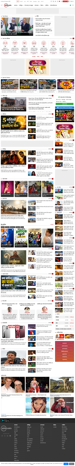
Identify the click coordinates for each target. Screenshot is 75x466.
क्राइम (15, 454)
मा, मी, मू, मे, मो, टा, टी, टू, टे (43, 53)
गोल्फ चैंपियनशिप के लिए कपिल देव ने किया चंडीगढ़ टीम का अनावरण (13, 366)
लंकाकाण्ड (64, 357)
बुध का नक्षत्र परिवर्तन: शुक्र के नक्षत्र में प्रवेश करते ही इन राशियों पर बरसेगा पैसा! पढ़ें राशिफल (44, 125)
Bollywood (13, 227)
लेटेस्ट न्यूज (5, 95)
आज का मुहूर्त (64, 431)
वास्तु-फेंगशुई (64, 436)
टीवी (27, 448)
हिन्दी (18, 1)
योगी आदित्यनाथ (17, 427)
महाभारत (41, 436)
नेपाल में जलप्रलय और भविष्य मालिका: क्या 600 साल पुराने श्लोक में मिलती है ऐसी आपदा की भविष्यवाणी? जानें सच (69, 216)
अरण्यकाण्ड (64, 348)
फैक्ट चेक (15, 456)
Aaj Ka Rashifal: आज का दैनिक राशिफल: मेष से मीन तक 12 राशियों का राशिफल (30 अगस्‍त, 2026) (69, 145)
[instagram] (57, 1)
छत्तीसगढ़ (15, 442)
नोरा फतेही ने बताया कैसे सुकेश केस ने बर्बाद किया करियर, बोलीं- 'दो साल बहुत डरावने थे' (44, 267)
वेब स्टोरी (28, 431)
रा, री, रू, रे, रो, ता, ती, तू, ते (63, 53)
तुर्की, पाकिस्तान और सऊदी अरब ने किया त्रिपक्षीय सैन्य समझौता (44, 296)
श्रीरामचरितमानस (53, 5)
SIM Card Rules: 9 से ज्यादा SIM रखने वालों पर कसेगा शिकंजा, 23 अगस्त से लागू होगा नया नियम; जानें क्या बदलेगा (44, 338)
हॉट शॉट (28, 429)
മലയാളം (35, 1)
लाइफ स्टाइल (5, 274)
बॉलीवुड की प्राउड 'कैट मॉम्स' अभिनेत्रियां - (21, 195)
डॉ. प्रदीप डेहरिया (44, 312)
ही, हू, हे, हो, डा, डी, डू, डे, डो (34, 53)
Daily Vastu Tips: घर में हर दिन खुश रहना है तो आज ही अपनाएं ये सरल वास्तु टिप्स (69, 273)
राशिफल (4, 114)
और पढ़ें (71, 38)
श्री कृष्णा (41, 433)
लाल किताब (64, 435)
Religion (17, 227)
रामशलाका (63, 440)
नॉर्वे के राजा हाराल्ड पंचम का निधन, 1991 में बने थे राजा (9, 304)
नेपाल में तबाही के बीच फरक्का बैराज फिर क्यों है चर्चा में (44, 201)
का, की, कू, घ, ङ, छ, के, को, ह (24, 53)
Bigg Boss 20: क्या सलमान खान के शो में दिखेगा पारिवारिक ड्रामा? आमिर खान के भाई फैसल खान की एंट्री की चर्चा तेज (44, 161)
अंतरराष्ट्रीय (16, 435)
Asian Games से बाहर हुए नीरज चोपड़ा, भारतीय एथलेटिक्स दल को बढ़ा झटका (68, 208)
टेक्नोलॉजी (5, 322)
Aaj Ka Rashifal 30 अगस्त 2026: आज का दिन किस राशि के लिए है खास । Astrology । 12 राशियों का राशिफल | (66, 91)
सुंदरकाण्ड (64, 354)
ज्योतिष (46, 5)
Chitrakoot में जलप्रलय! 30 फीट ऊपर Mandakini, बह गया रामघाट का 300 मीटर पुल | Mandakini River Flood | (9, 91)
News (22, 227)
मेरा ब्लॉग (4, 301)
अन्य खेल (59, 187)
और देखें (51, 224)
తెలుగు (31, 1)
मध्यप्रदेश (15, 440)
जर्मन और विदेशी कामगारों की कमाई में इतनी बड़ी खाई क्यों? (44, 213)
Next (32, 26)
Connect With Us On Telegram (65, 107)
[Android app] (6, 420)
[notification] (73, 5)
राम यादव (9, 312)
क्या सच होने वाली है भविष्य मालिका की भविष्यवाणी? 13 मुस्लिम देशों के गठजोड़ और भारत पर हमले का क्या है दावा (68, 234)
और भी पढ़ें (49, 300)
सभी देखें (49, 95)
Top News (5, 16)
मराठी (28, 1)
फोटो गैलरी (5, 179)
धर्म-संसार (36, 5)
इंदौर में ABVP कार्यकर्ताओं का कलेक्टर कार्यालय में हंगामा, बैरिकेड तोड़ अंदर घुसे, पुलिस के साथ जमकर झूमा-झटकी (69, 292)
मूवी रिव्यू (28, 433)
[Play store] (70, 5)
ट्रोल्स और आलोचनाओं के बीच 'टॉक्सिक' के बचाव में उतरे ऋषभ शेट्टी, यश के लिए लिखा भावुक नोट (44, 154)
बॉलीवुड (20, 5)
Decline (71, 463)
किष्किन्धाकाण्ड (64, 351)
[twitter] (53, 1)
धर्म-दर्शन (41, 440)
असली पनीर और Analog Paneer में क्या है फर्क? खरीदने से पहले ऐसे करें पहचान (44, 290)
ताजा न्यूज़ (59, 99)
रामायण (41, 435)
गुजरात (15, 444)
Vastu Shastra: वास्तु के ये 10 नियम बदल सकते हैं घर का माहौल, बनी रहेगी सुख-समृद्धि (69, 267)
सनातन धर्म (42, 431)
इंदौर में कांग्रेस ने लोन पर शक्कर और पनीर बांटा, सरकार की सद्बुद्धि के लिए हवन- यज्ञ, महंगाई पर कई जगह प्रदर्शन (68, 298)
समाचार (15, 5)
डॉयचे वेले (5, 198)
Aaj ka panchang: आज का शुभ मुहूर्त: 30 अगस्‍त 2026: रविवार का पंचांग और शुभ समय (68, 159)
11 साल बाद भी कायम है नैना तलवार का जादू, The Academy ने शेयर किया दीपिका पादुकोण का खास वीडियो (44, 174)
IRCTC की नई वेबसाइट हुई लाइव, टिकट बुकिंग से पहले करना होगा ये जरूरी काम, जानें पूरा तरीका (69, 253)
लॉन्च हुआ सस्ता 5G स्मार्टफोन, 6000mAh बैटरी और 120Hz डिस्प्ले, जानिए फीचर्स (12, 340)
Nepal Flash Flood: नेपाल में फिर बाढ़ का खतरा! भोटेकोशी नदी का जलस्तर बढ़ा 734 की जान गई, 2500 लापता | (47, 91)
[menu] (2, 5)
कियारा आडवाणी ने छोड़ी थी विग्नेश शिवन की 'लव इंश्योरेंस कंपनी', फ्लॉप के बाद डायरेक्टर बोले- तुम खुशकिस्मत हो (44, 260)
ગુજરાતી (42, 1)
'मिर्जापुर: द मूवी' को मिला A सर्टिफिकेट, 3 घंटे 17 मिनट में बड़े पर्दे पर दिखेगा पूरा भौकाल (13, 166)
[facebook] (51, 1)
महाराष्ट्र (15, 446)
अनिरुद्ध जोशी (27, 312)
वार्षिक (42, 56)
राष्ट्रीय (15, 433)
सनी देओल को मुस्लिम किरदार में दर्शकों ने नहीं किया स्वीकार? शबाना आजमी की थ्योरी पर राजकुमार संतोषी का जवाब (44, 31)
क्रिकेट (42, 5)
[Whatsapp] (61, 1)
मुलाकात (28, 450)
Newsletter (65, 1)
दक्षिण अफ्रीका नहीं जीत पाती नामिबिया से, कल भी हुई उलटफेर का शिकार (44, 363)
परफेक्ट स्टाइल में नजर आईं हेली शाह (48, 195)
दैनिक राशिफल (64, 427)
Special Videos (6, 77)
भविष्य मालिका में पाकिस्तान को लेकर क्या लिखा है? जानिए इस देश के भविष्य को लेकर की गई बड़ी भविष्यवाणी (69, 222)
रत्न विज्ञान (63, 448)
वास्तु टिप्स (59, 263)
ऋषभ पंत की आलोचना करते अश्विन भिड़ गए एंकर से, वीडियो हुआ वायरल (44, 351)
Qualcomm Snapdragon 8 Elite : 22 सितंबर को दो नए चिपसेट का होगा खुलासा (44, 332)
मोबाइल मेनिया (16, 460)
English (21, 1)
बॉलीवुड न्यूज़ (29, 427)
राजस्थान (15, 448)
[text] (10, 84)
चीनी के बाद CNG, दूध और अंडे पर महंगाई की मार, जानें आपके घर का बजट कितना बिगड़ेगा (40, 103)
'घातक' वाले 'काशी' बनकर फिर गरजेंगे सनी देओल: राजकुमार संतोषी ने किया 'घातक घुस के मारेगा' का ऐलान (44, 167)
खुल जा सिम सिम (30, 438)
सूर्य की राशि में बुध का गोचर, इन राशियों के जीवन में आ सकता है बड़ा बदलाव (44, 131)
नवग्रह (63, 446)
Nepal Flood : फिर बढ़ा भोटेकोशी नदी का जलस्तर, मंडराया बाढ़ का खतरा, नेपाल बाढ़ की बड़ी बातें (40, 99)
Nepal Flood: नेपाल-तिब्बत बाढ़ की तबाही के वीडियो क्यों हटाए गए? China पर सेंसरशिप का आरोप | (28, 91)
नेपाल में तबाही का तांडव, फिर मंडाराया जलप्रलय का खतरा (43, 19)
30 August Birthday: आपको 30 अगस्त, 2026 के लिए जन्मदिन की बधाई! (69, 152)
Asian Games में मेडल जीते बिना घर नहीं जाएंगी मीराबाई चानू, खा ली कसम (69, 191)
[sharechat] (55, 1)
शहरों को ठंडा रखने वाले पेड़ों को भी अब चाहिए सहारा (12, 215)
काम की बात (59, 238)
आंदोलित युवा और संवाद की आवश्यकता (44, 303)
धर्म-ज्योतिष (69, 99)
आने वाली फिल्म (29, 440)
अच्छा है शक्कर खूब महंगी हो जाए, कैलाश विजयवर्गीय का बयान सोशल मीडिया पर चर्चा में (69, 304)
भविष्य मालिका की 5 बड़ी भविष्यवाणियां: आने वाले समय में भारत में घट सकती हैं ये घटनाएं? (69, 228)
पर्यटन (28, 436)
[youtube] (59, 1)
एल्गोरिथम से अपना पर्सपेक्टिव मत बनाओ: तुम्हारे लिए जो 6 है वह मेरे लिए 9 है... (27, 304)
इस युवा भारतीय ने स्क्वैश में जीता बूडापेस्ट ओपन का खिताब (69, 197)
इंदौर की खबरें (59, 288)
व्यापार (58, 314)
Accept (66, 463)
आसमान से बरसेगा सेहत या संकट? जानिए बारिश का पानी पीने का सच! (13, 291)
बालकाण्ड (65, 343)
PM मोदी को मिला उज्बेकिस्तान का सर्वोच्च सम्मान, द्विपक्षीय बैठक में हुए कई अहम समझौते (16, 33)
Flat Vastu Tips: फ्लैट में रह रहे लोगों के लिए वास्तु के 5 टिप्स (69, 279)
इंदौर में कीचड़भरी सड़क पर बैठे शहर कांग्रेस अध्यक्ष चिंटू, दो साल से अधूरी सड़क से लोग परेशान (69, 310)
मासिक (38, 56)
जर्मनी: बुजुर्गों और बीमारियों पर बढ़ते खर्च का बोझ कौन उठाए (44, 219)
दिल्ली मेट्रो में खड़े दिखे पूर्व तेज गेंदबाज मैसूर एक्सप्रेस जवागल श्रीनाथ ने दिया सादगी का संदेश (44, 370)
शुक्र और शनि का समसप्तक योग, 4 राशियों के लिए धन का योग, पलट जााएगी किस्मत (68, 166)
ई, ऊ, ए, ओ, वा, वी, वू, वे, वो (14, 53)
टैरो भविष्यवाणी (64, 438)
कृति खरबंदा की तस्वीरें (6, 194)
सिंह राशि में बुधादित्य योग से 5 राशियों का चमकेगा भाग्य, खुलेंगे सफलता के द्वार (13, 131)
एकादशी (41, 427)
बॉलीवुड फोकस (29, 442)
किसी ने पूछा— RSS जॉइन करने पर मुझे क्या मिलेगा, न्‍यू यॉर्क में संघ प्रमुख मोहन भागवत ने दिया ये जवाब (43, 25)
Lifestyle (7, 227)
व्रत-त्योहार (42, 438)
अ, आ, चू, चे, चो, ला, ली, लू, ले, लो (5, 53)
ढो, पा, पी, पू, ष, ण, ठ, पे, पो (53, 53)
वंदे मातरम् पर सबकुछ (29, 5)
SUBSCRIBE (64, 103)
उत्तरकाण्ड (64, 359)
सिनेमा (2, 181)
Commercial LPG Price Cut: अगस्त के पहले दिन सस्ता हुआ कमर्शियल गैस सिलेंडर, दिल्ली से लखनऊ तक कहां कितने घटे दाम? (69, 259)
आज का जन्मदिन (64, 429)
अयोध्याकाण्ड (65, 346)
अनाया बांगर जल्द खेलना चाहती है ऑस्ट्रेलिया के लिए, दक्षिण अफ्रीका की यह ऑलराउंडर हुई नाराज (44, 358)
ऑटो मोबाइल (16, 452)
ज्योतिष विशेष (60, 332)
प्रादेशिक (15, 438)
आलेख (28, 435)
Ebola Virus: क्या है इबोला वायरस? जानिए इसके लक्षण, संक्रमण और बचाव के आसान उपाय (44, 284)
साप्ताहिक (34, 56)
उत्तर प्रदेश (15, 429)
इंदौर (15, 436)
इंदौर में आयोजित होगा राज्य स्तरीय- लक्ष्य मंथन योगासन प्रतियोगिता (44, 278)
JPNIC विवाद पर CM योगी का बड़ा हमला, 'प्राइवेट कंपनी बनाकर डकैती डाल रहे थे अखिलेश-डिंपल (39, 108)
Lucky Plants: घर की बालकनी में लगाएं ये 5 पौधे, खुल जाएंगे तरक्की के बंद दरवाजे (69, 285)
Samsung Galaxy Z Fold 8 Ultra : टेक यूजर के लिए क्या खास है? (44, 325)
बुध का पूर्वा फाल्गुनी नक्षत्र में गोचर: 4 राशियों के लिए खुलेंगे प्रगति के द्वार (43, 136)
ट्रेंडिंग (38, 16)
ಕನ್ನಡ (39, 1)
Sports (2, 227)
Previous (2, 26)
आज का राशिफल (6, 38)
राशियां (63, 433)
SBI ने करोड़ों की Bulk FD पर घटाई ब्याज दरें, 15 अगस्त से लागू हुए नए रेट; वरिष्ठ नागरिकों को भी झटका (69, 241)
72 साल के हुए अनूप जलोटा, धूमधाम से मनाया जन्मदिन (34, 195)
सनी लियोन (29, 446)
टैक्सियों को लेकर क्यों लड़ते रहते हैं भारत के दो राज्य (44, 207)
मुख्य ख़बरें (16, 431)
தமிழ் (25, 1)
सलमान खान (29, 444)
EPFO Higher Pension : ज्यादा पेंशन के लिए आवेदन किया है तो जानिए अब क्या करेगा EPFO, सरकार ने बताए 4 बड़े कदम (69, 247)
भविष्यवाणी (59, 212)
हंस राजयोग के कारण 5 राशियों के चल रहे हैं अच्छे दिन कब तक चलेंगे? (44, 118)
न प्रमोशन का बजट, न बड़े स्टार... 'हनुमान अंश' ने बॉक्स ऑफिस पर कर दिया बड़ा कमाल (12, 266)
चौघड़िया (63, 442)
